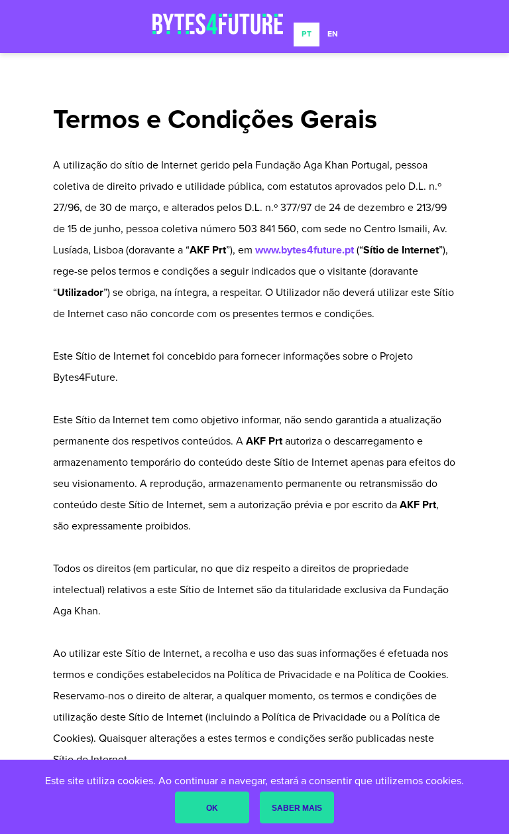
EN (332, 34)
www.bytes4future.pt (304, 250)
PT (306, 34)
